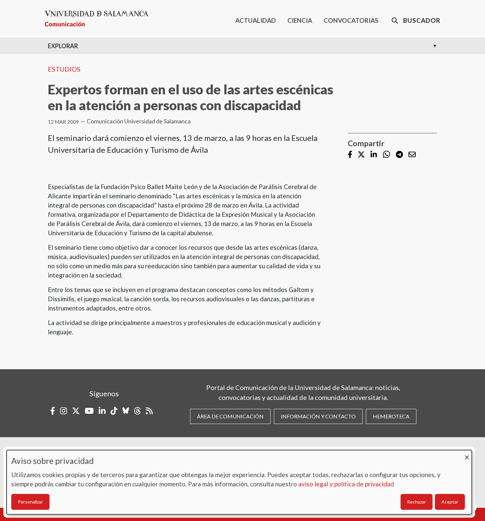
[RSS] (149, 411)
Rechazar (416, 502)
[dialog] (239, 482)
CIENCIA (299, 20)
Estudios (64, 69)
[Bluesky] (125, 411)
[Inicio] (99, 19)
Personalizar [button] (30, 502)
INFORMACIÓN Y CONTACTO (318, 416)
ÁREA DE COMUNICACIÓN (230, 416)
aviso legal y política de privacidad (346, 484)
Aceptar (449, 502)
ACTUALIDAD (255, 20)
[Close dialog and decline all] (467, 454)
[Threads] (137, 411)
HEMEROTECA (391, 416)
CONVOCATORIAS (351, 20)
